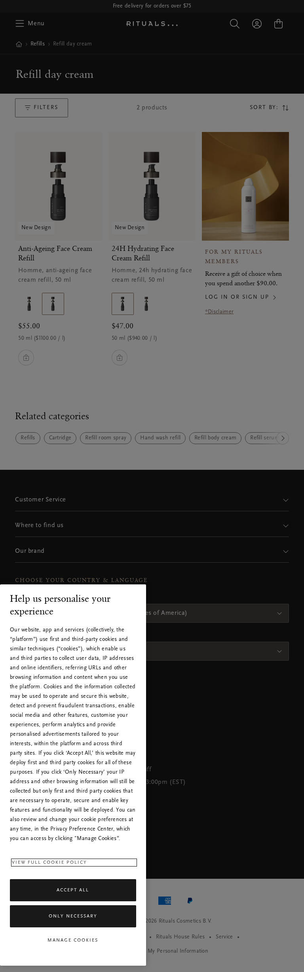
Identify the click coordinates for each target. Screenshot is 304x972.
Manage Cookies (73, 940)
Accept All (73, 890)
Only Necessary (73, 916)
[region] (73, 775)
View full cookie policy (49, 862)
